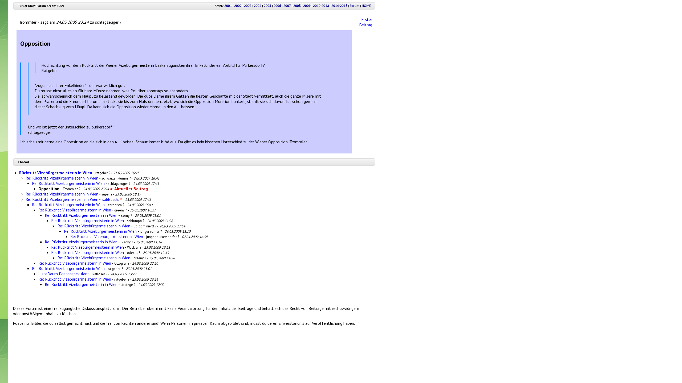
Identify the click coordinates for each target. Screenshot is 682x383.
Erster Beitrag (365, 22)
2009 (307, 6)
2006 (277, 6)
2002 (238, 6)
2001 (228, 6)
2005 (267, 6)
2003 (247, 6)
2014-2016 (339, 6)
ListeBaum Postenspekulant (63, 273)
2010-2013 (321, 6)
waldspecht (112, 199)
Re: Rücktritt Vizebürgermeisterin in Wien (62, 178)
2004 (257, 6)
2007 (287, 6)
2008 (297, 6)
